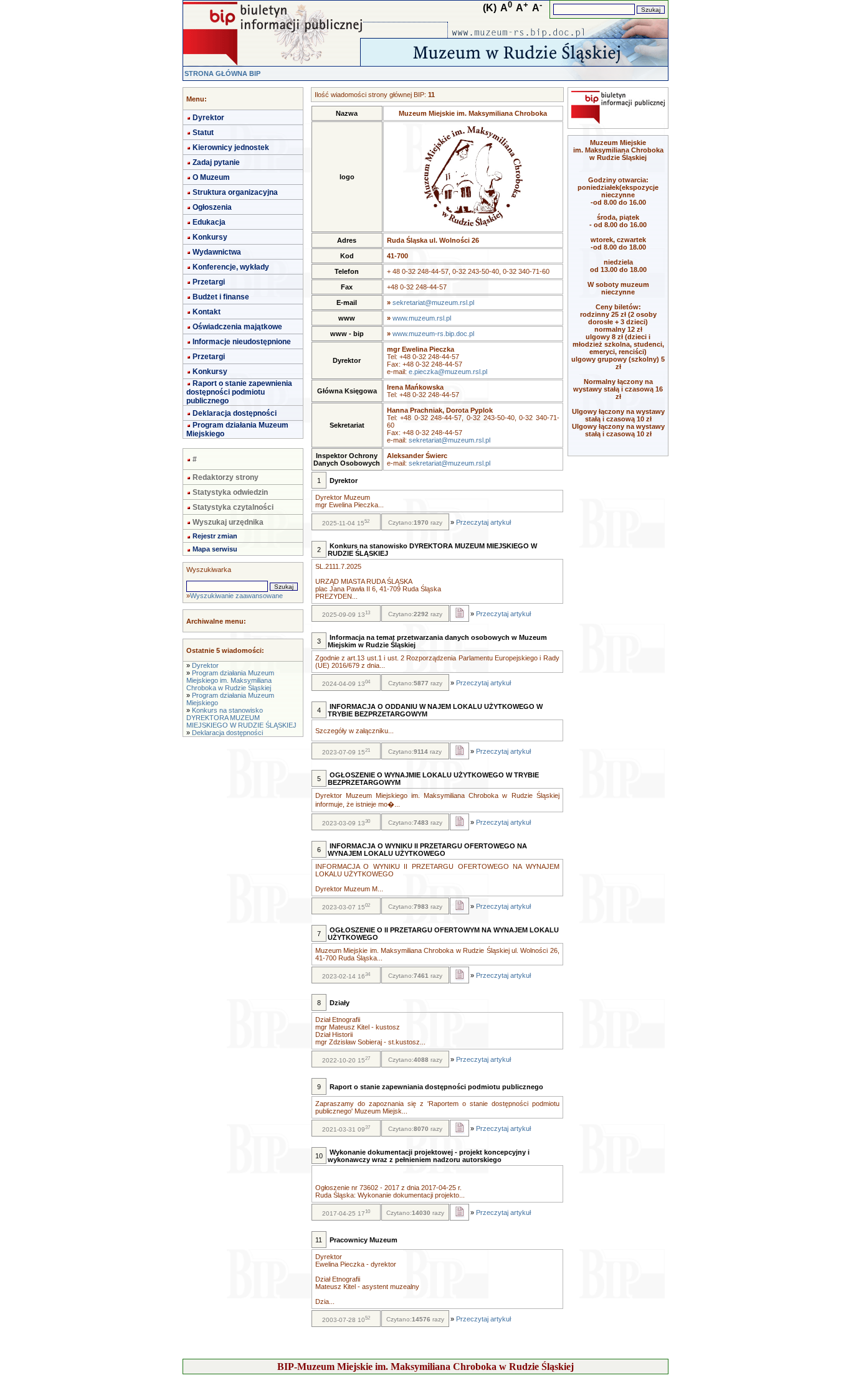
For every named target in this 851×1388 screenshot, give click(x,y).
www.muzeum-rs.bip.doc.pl (433, 333)
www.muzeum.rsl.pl (421, 318)
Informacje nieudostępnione (242, 341)
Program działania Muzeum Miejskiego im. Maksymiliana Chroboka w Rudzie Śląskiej (230, 680)
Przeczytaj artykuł (483, 522)
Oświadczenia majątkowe (237, 326)
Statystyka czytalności (233, 507)
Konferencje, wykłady (231, 267)
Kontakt (207, 311)
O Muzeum (211, 177)
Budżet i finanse (221, 297)
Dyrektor (208, 117)
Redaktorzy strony (226, 477)
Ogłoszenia (212, 207)
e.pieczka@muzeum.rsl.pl (448, 371)
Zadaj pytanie (216, 162)
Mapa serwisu (215, 549)
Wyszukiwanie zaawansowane (236, 595)
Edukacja (209, 222)
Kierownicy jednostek (231, 147)
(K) (490, 7)
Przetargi (209, 282)
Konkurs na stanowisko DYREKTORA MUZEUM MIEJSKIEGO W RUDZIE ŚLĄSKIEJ (241, 717)
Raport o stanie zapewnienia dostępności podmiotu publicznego (239, 392)
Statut (203, 132)
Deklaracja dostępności (235, 413)
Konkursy (210, 237)
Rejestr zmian (215, 536)
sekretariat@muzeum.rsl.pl (433, 302)
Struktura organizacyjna (235, 192)
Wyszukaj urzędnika (228, 522)
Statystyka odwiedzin (230, 492)
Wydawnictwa (217, 252)
